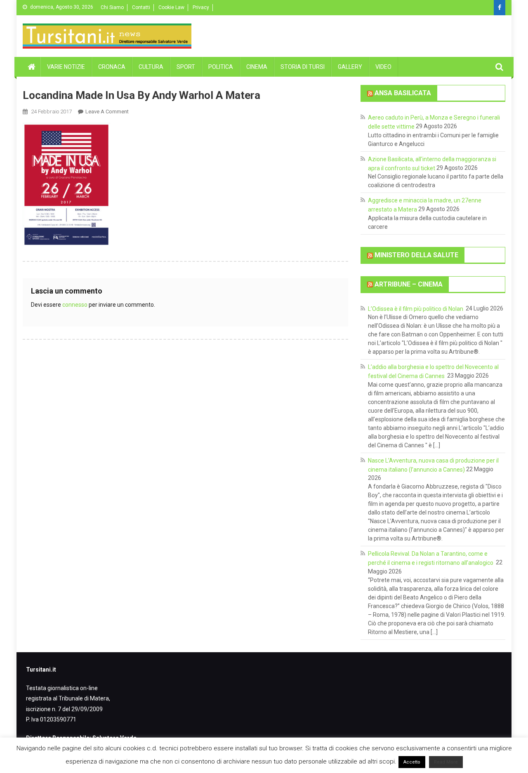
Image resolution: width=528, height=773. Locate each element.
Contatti (141, 7)
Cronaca (111, 66)
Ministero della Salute (416, 255)
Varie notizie (66, 66)
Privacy (201, 7)
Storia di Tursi (302, 66)
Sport (186, 66)
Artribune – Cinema (409, 284)
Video (383, 66)
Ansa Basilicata (403, 93)
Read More (446, 762)
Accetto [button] (411, 762)
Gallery (350, 66)
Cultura (151, 66)
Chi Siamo (112, 7)
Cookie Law (171, 7)
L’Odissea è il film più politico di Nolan (416, 308)
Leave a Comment (107, 111)
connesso (74, 304)
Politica (220, 66)
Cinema (256, 66)
